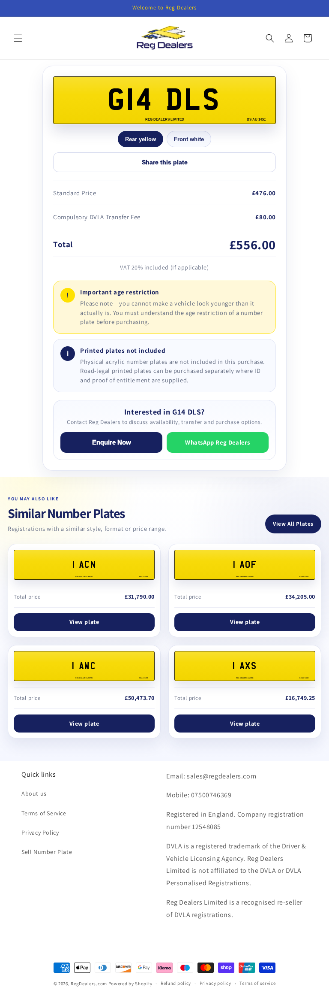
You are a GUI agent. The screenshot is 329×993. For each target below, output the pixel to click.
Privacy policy (215, 983)
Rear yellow (140, 139)
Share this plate (165, 162)
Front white (189, 139)
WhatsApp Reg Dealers (217, 442)
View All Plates (293, 523)
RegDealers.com (89, 984)
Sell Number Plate (46, 852)
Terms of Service (43, 813)
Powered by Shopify (130, 984)
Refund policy (176, 983)
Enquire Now (111, 442)
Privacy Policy (40, 832)
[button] (18, 38)
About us (34, 793)
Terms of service (257, 983)
